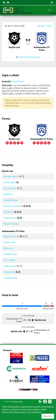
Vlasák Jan (9, 212)
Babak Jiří (8, 194)
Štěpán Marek (10, 236)
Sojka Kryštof (10, 266)
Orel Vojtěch (9, 260)
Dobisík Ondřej (10, 254)
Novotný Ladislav (12, 206)
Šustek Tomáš (10, 218)
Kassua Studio (18, 401)
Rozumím (47, 416)
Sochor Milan (10, 182)
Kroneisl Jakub (10, 278)
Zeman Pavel (10, 188)
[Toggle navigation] (49, 10)
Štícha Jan (8, 248)
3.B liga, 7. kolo (44, 26)
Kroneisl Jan (9, 272)
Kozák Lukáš (9, 242)
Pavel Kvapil (18, 81)
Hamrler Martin (11, 176)
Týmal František (11, 223)
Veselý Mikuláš (11, 200)
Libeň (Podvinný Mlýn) (29, 57)
